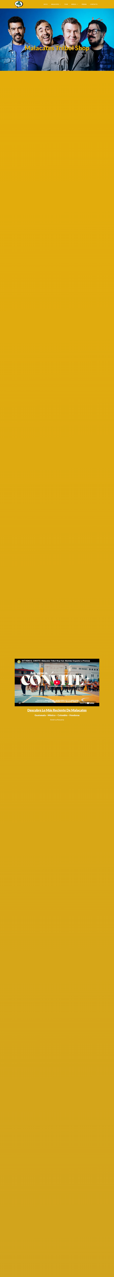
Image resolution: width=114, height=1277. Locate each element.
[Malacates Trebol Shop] (19, 4)
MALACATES (55, 4)
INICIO (46, 4)
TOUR (66, 4)
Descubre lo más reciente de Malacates (57, 710)
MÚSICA (73, 4)
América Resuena (57, 720)
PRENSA (84, 4)
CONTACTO (94, 4)
